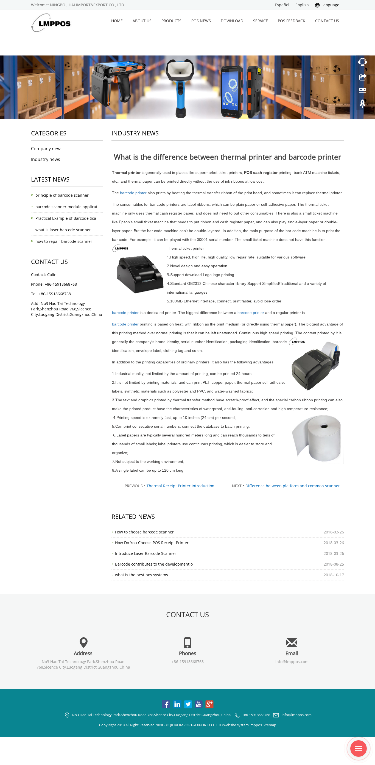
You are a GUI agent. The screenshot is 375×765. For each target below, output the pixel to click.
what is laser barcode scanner (63, 229)
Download (232, 20)
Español (282, 4)
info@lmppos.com (292, 661)
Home (117, 20)
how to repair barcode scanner (63, 241)
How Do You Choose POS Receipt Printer (152, 542)
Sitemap (269, 724)
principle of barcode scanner (62, 195)
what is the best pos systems (141, 574)
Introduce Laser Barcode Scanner (145, 553)
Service (260, 20)
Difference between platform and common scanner (292, 485)
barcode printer (133, 193)
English (302, 4)
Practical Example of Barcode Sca (65, 218)
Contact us (327, 20)
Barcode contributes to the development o (154, 564)
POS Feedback (291, 20)
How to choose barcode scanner (144, 532)
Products (171, 20)
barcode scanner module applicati (67, 206)
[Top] (363, 105)
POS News (201, 20)
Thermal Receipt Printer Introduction (180, 485)
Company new (45, 149)
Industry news (45, 159)
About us (142, 20)
